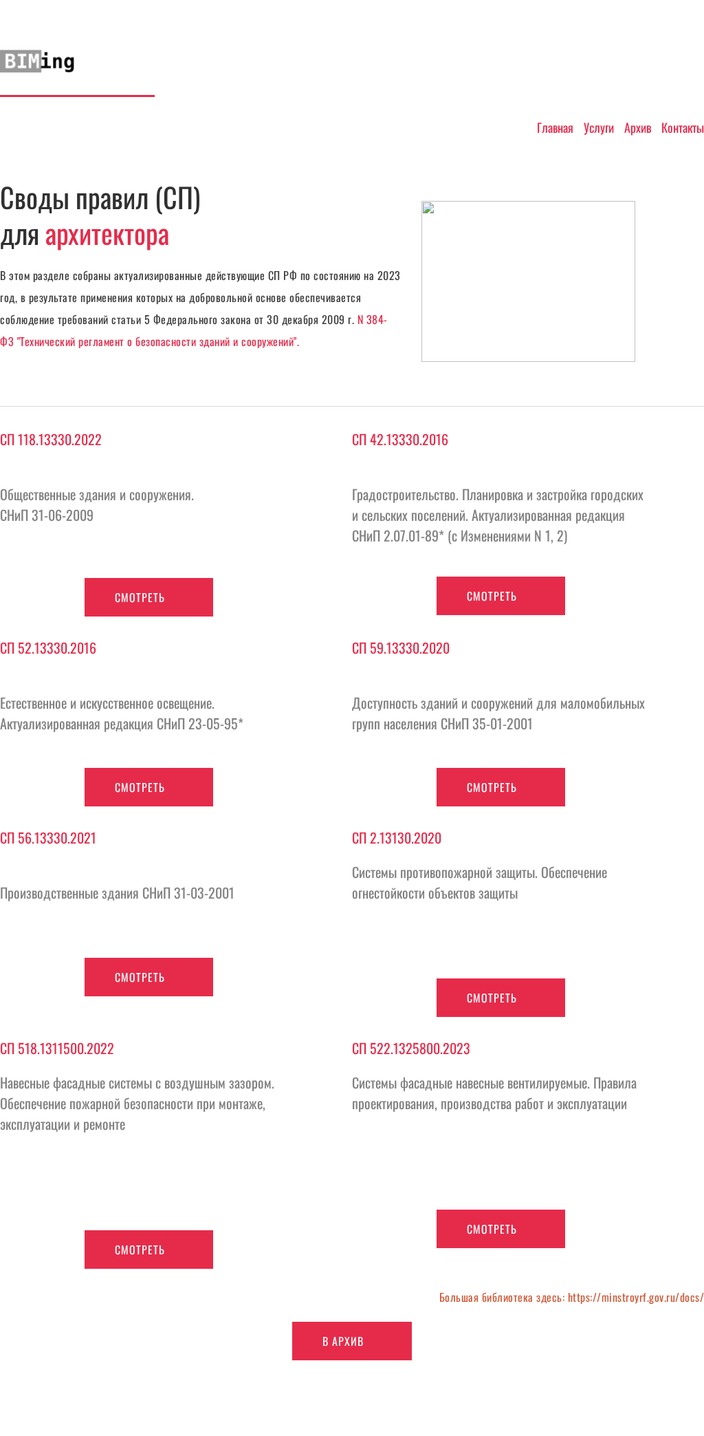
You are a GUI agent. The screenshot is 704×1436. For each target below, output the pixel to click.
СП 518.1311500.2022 (59, 1048)
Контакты (682, 127)
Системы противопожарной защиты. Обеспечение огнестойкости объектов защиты (481, 882)
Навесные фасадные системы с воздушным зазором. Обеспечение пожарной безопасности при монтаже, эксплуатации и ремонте (139, 1103)
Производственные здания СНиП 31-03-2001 (119, 892)
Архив (637, 127)
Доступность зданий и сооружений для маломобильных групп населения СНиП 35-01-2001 (500, 712)
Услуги (599, 127)
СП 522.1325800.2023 (413, 1048)
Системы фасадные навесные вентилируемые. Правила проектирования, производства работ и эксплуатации (496, 1092)
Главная (555, 127)
